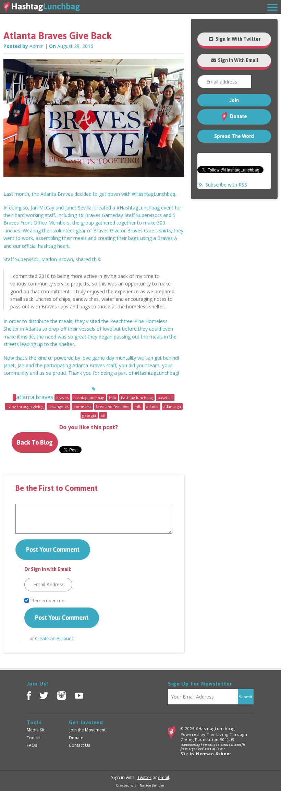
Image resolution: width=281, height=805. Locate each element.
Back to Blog (35, 442)
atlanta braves (34, 397)
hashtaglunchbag (88, 397)
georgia (89, 415)
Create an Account (54, 638)
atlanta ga (172, 406)
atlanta (152, 406)
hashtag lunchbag (137, 397)
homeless (82, 406)
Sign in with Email (237, 60)
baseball (165, 397)
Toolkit (33, 738)
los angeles (58, 406)
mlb (138, 406)
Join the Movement (88, 730)
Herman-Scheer (213, 753)
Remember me (47, 600)
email (163, 777)
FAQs (32, 745)
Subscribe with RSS (226, 184)
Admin (36, 46)
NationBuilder (152, 785)
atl (103, 415)
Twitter (144, 777)
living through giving (25, 406)
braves (62, 397)
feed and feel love (113, 406)
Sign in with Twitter (237, 39)
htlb (112, 397)
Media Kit (36, 730)
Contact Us (79, 745)
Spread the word (234, 136)
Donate (238, 116)
